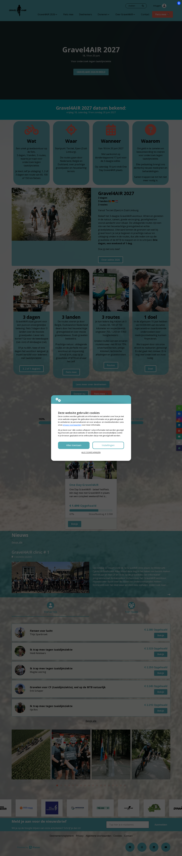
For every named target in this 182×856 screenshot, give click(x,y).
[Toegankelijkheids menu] (179, 3)
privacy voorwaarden (72, 425)
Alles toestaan (73, 445)
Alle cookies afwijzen (91, 452)
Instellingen (108, 445)
